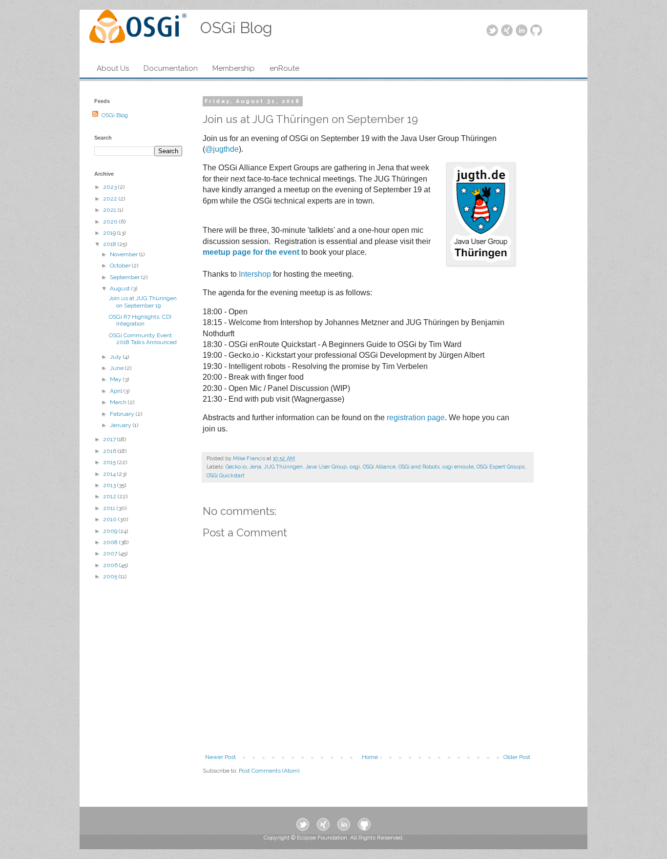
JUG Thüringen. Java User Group (305, 467)
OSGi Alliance (379, 467)
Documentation (171, 68)
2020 (111, 221)
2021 (110, 209)
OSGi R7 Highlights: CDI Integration (140, 320)
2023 (110, 187)
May (116, 379)
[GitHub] (536, 31)
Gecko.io (236, 467)
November (124, 254)
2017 (110, 439)
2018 (110, 244)
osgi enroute (458, 467)
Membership (233, 68)
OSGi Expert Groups (500, 467)
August (120, 288)
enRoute (284, 68)
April (117, 391)
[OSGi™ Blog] (138, 29)
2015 (110, 462)
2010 (110, 519)
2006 (111, 565)
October (121, 265)
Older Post (516, 757)
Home (370, 757)
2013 (110, 485)
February (123, 413)
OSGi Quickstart (226, 475)
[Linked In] (521, 31)
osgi (355, 467)
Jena (255, 467)
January (121, 425)
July (116, 356)
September (125, 277)
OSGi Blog (115, 115)
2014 (110, 473)
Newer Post (220, 757)
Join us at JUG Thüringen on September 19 (143, 301)
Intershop (255, 274)
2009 (111, 531)
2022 (111, 198)
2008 (111, 542)
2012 (110, 496)
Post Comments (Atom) (269, 770)
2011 (110, 508)
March (119, 402)
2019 (110, 232)
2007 (111, 553)
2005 (111, 576)
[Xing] (507, 31)
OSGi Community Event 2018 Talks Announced (143, 339)
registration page (416, 417)
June (117, 368)
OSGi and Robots (418, 467)
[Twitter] (492, 31)
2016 (110, 451)
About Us (113, 68)
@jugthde (222, 149)
